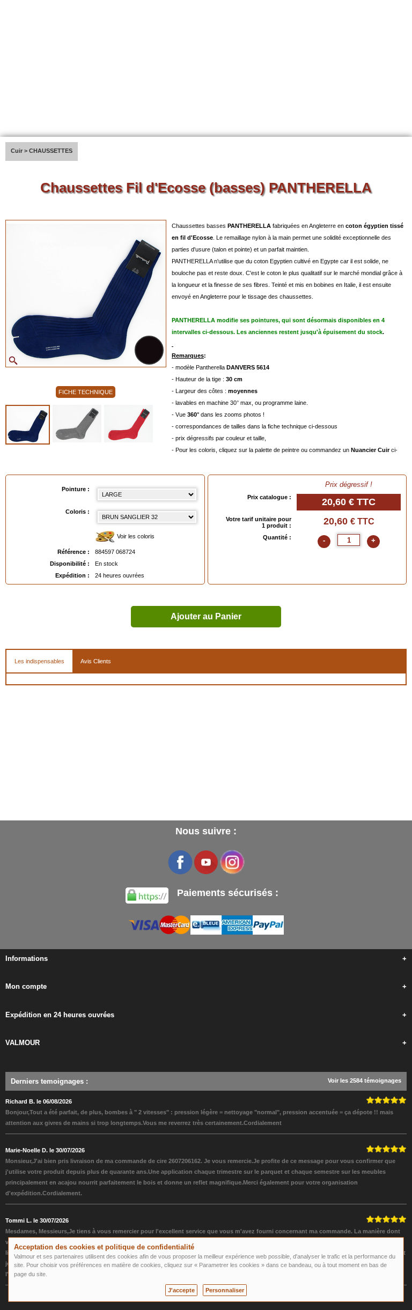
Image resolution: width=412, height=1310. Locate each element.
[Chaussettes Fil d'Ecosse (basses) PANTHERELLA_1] (27, 425)
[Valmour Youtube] (206, 862)
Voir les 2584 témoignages (364, 1080)
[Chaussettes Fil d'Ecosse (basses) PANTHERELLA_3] (128, 423)
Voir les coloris (134, 536)
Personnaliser (224, 1290)
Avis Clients (95, 661)
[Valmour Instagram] (232, 862)
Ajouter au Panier (206, 616)
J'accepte (181, 1290)
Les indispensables (39, 661)
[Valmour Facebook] (180, 862)
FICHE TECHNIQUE (85, 392)
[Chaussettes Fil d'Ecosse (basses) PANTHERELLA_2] (77, 423)
